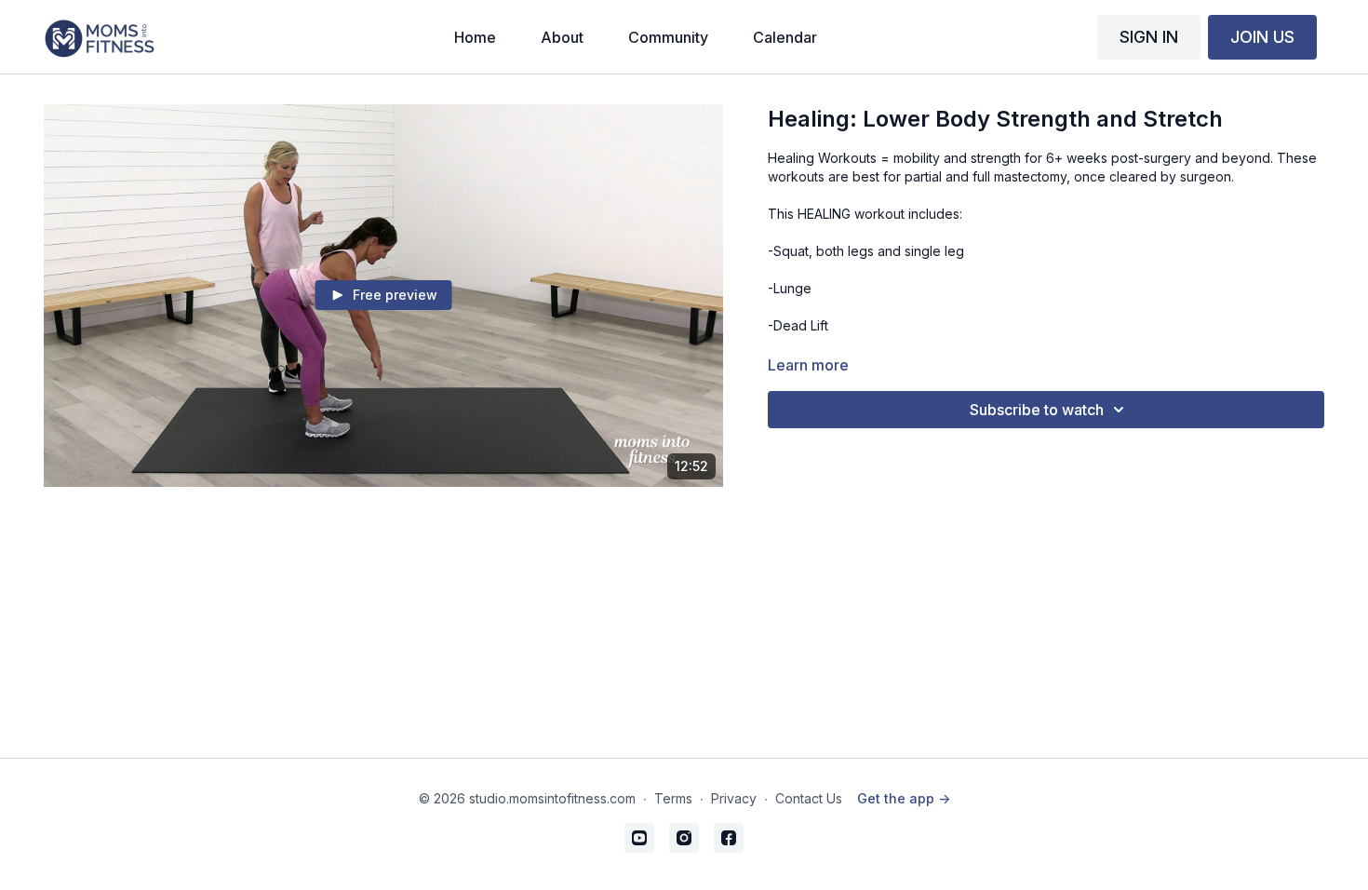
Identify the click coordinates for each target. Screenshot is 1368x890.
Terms (673, 798)
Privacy (734, 798)
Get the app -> (903, 798)
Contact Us (808, 798)
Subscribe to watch (1037, 409)
